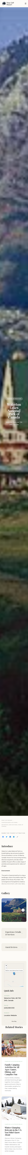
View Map (14, 1021)
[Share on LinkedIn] (10, 836)
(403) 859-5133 (9, 1008)
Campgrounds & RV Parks (9, 822)
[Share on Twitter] (6, 836)
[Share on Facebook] (3, 836)
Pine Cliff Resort (7, 820)
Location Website (10, 1015)
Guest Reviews (11, 947)
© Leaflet (21, 986)
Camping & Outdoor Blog (13, 1061)
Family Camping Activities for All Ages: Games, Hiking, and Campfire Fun (12, 1069)
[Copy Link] (17, 836)
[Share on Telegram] (13, 836)
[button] (14, 973)
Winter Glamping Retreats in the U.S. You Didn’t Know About (13, 1131)
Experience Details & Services (13, 933)
